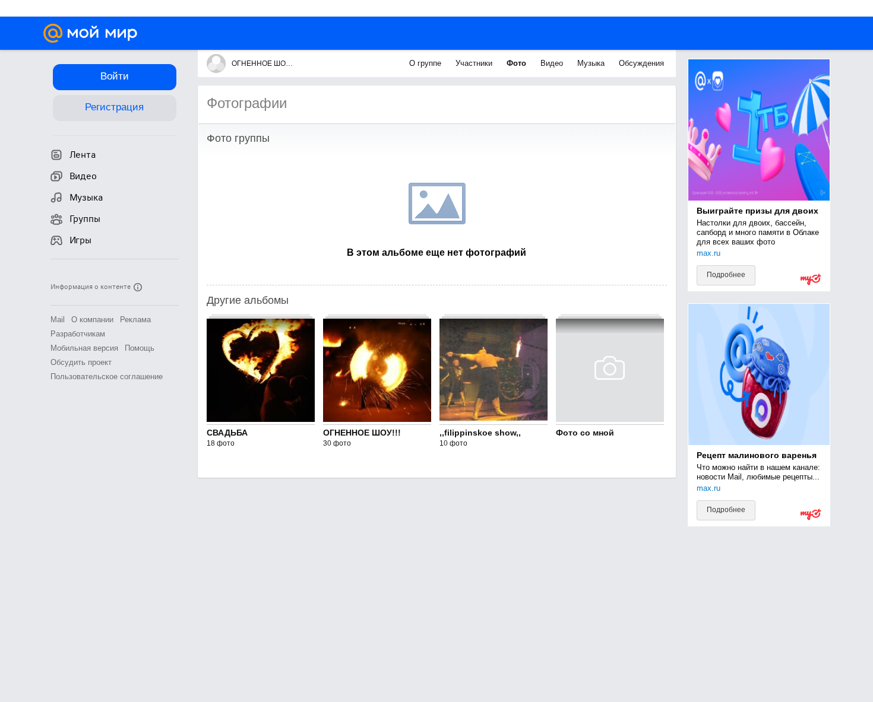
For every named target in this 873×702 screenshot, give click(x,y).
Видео (552, 63)
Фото (518, 63)
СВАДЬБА (227, 432)
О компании (92, 319)
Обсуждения (641, 63)
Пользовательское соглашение (106, 376)
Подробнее (726, 275)
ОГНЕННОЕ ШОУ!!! (362, 432)
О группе (426, 63)
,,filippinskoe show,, (480, 432)
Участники (475, 63)
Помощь (139, 348)
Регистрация (114, 107)
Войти (114, 76)
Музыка (592, 63)
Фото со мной (585, 432)
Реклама (135, 319)
